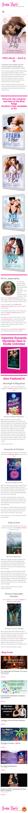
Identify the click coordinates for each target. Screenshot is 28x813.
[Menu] (3, 12)
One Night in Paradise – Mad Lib (10, 743)
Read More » (3, 676)
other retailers (17, 601)
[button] (11, 372)
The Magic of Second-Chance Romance (13, 720)
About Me (14, 329)
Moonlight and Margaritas (9, 766)
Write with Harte (7, 319)
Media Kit (21, 329)
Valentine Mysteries (13, 298)
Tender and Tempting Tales (13, 312)
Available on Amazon (13, 388)
